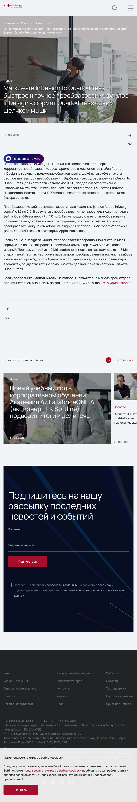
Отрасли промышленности (22, 688)
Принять (21, 790)
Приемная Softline (118, 704)
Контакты (63, 688)
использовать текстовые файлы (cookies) (52, 770)
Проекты (10, 696)
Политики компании (119, 696)
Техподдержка (116, 688)
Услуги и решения (16, 681)
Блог (60, 704)
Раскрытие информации (73, 673)
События (112, 673)
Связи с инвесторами (18, 704)
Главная (9, 23)
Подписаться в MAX (26, 159)
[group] (57, 408)
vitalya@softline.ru (117, 283)
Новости (41, 23)
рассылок (104, 585)
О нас (25, 23)
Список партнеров (69, 681)
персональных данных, (62, 585)
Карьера (62, 696)
